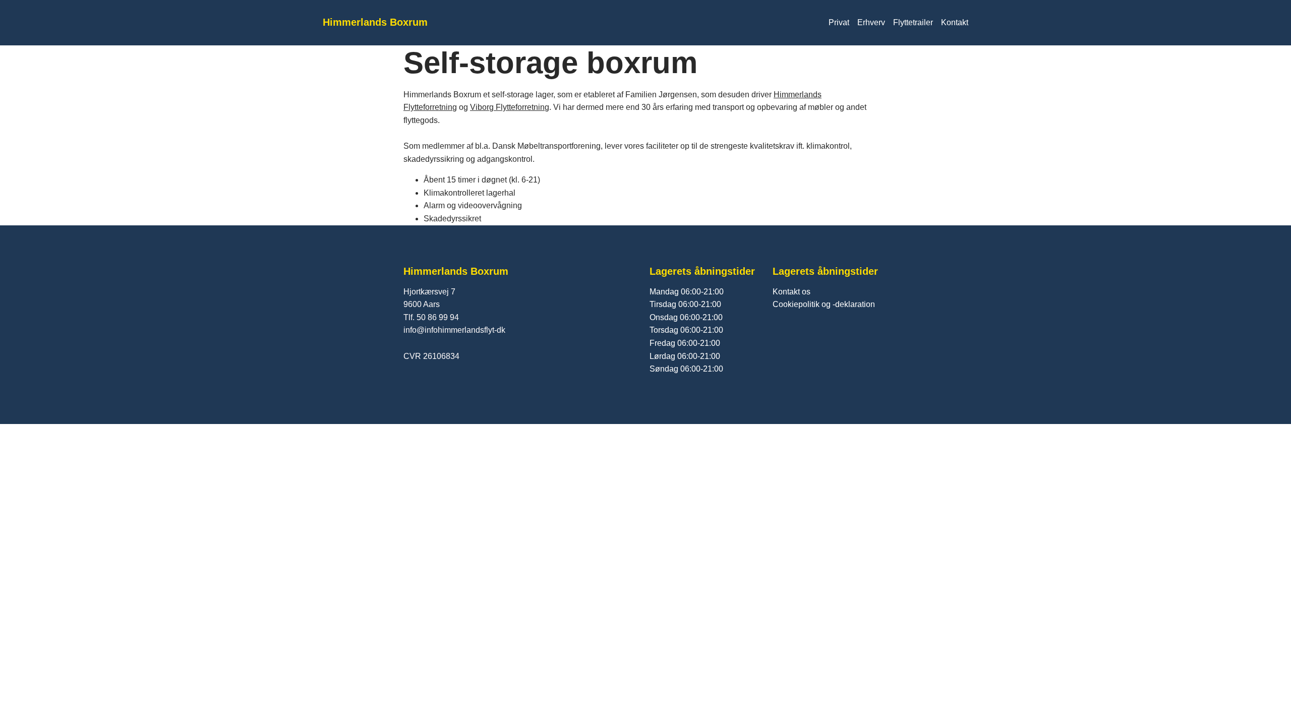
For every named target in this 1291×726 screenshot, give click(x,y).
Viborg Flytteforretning (509, 107)
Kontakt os (791, 291)
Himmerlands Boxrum (375, 22)
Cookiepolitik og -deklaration (824, 304)
